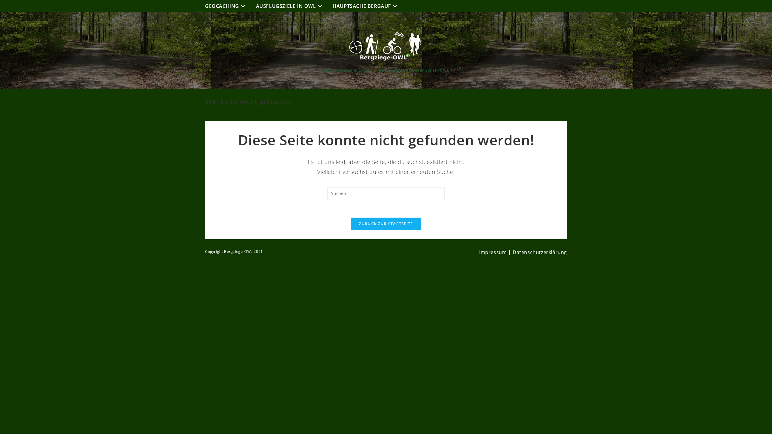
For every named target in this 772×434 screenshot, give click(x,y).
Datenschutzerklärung (540, 252)
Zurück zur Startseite (386, 223)
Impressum (493, 252)
